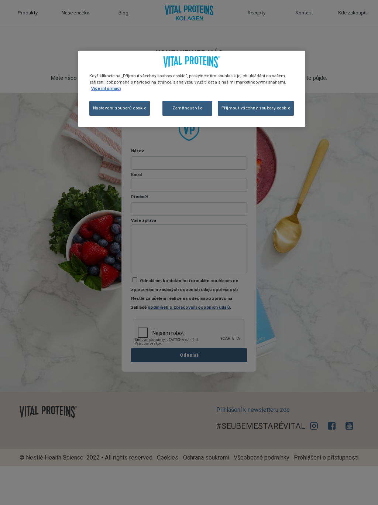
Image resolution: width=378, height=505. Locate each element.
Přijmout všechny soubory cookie (256, 108)
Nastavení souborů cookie (120, 108)
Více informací (106, 88)
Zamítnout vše (187, 108)
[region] (191, 89)
